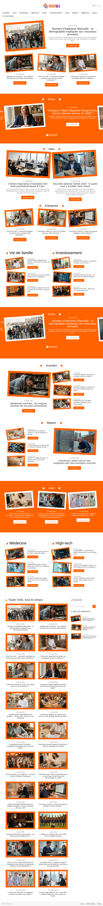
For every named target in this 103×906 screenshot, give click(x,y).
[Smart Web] (51, 5)
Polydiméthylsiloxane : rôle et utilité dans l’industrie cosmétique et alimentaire (38, 566)
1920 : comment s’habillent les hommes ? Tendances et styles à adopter (89, 637)
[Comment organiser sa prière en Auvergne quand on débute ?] (82, 63)
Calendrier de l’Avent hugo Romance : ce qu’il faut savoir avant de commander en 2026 (20, 515)
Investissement (69, 253)
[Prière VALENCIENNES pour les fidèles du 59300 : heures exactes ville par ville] (20, 790)
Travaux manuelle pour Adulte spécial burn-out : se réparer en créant (37, 580)
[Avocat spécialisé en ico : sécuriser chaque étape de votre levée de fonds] (53, 878)
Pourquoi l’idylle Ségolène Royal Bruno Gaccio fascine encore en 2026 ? (72, 112)
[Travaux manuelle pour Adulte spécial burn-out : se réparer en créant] (15, 581)
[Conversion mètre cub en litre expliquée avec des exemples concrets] (75, 441)
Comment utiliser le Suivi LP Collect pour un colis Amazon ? (51, 232)
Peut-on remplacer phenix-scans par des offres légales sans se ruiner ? (84, 580)
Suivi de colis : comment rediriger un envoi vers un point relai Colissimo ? (51, 78)
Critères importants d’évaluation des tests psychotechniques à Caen (27, 184)
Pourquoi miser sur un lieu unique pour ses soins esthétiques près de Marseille (89, 628)
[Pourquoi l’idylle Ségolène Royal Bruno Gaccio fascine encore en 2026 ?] (24, 116)
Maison (51, 422)
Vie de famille (21, 253)
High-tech (64, 543)
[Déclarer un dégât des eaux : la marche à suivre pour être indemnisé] (16, 461)
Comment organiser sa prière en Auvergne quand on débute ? (83, 77)
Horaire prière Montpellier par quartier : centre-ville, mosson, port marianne (38, 262)
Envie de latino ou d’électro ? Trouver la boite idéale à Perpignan (20, 775)
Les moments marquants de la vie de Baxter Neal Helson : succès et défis (38, 289)
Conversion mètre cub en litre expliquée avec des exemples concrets (74, 461)
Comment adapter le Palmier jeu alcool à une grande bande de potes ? (84, 388)
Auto (51, 148)
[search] (95, 5)
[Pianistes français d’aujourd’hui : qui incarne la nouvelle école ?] (20, 820)
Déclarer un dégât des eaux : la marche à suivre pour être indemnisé (38, 459)
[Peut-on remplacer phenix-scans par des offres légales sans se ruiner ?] (61, 581)
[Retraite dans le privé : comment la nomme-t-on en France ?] (61, 263)
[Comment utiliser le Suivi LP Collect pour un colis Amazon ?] (52, 217)
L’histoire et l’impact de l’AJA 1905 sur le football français (53, 835)
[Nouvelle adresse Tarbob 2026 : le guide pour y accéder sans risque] (74, 164)
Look (51, 488)
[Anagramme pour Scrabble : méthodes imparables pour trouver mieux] (62, 404)
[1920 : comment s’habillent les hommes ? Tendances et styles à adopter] (76, 636)
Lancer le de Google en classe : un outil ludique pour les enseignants (84, 566)
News (51, 99)
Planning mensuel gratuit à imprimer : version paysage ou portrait (37, 432)
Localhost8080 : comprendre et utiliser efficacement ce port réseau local (84, 552)
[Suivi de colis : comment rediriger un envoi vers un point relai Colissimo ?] (52, 63)
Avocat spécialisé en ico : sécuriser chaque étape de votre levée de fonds (53, 894)
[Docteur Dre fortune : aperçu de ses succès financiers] (61, 291)
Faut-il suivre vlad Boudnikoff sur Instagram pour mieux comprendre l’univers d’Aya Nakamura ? (51, 515)
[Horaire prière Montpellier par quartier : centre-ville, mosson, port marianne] (15, 263)
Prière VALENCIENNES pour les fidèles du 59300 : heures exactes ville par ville (20, 806)
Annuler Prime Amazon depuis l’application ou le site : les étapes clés (88, 619)
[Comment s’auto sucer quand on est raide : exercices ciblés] (15, 554)
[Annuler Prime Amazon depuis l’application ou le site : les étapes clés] (75, 618)
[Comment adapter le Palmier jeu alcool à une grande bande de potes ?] (62, 390)
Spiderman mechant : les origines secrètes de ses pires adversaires (20, 77)
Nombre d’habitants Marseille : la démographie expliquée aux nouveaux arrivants (72, 31)
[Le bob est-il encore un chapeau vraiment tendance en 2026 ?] (82, 500)
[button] (47, 134)
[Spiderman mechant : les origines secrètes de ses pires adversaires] (19, 63)
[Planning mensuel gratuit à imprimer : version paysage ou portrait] (15, 434)
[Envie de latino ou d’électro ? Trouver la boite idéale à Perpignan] (20, 760)
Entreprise (51, 205)
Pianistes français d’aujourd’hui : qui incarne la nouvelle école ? (20, 835)
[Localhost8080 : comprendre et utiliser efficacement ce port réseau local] (61, 554)
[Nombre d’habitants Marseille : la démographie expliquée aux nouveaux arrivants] (25, 36)
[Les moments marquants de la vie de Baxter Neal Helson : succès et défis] (15, 291)
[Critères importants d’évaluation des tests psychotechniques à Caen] (28, 164)
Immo (51, 314)
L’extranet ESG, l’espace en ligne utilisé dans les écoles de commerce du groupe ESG (53, 864)
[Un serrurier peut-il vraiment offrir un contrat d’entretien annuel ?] (16, 448)
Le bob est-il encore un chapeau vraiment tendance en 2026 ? (83, 514)
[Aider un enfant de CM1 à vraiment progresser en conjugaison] (16, 277)
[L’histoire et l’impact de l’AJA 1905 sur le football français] (53, 820)
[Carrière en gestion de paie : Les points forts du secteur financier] (62, 277)
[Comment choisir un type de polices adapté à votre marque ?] (82, 217)
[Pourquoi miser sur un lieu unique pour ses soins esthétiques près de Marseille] (76, 627)
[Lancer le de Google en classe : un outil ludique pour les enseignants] (62, 568)
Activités (51, 365)
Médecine (17, 543)
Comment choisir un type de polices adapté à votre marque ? (83, 232)
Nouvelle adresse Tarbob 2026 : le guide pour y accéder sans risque (75, 184)
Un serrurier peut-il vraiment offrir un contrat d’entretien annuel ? (38, 446)
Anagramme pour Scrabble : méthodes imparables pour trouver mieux (82, 402)
